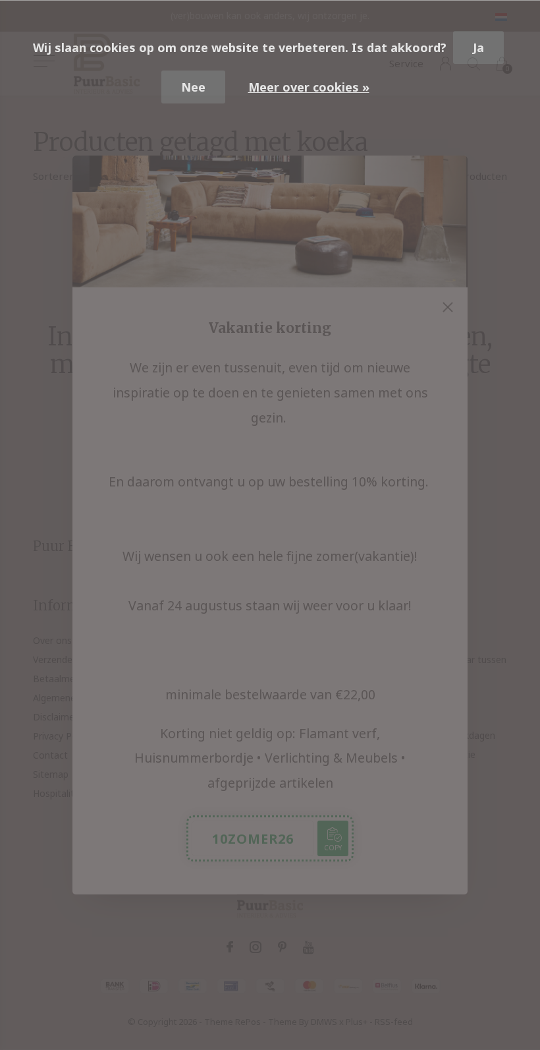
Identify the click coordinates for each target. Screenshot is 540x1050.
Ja (478, 47)
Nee (193, 87)
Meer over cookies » (308, 87)
